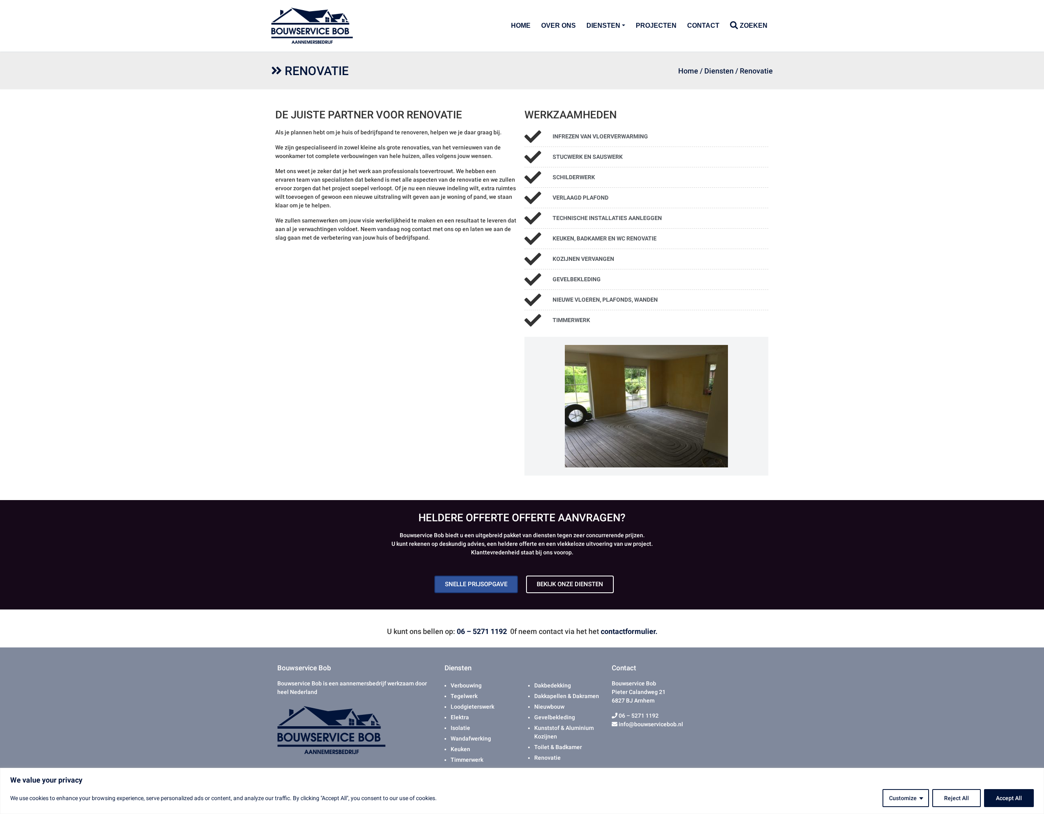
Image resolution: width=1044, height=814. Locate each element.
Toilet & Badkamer (558, 747)
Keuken (460, 749)
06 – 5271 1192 (482, 631)
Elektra (460, 717)
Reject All (956, 798)
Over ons (558, 25)
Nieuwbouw (549, 706)
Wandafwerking (471, 738)
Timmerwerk (467, 759)
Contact (703, 25)
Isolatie (460, 728)
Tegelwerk (464, 696)
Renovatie (547, 757)
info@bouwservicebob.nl (650, 724)
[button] (530, 406)
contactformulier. (629, 631)
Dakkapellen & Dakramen (566, 696)
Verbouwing (466, 685)
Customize (903, 798)
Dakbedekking (552, 685)
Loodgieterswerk (472, 706)
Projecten (656, 25)
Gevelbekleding (554, 717)
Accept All (1009, 798)
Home (521, 25)
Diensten (603, 25)
